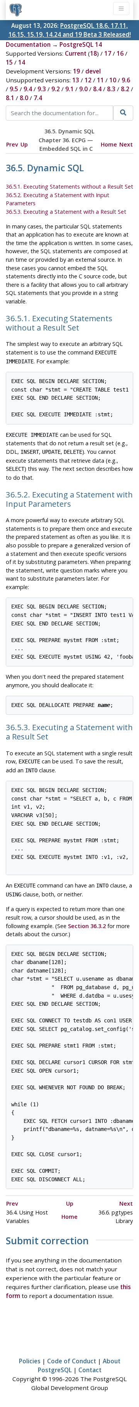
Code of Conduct (71, 1361)
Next (126, 144)
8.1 (10, 98)
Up (24, 144)
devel (93, 71)
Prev (12, 144)
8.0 (24, 98)
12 (88, 80)
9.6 (126, 80)
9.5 (14, 89)
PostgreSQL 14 (80, 44)
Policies (30, 1361)
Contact (90, 1370)
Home (109, 144)
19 (76, 71)
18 (93, 53)
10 (112, 80)
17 (107, 53)
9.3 (41, 89)
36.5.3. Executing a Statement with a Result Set (66, 211)
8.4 (97, 89)
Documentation (28, 44)
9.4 (28, 89)
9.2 (55, 89)
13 (75, 80)
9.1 (69, 89)
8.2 (125, 89)
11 (100, 80)
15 (9, 62)
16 (120, 53)
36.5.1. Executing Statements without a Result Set (69, 186)
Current (75, 53)
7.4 (38, 98)
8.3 (111, 89)
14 (21, 62)
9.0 (83, 89)
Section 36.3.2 (87, 926)
